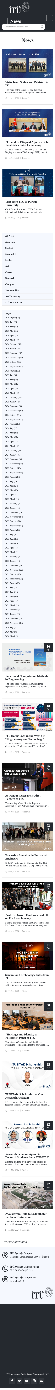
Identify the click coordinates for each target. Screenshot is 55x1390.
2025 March (12, 393)
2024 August (12, 424)
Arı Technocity (12, 296)
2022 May (11, 543)
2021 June (11, 592)
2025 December (13, 353)
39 (24, 1242)
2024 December (13, 406)
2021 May (11, 596)
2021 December (13, 565)
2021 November (14, 570)
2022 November (14, 517)
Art (7, 266)
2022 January (12, 561)
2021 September (14, 579)
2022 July (10, 534)
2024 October (13, 415)
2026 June (11, 326)
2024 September (14, 419)
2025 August (12, 371)
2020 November (14, 623)
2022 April (11, 548)
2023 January (12, 508)
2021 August (12, 583)
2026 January (12, 349)
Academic (10, 242)
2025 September (14, 366)
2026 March (12, 340)
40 (26, 1242)
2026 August (12, 318)
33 (10, 1242)
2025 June (11, 380)
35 (14, 1242)
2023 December (13, 459)
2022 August (12, 530)
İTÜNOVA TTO (13, 302)
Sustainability (12, 290)
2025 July (11, 375)
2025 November (14, 357)
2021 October (13, 574)
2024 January (12, 455)
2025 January (12, 402)
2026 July (11, 322)
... (3, 1242)
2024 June (11, 433)
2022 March (12, 552)
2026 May (11, 331)
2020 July (10, 627)
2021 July (11, 588)
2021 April (11, 601)
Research (10, 278)
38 (21, 1242)
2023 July (11, 481)
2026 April (11, 335)
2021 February (13, 610)
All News (9, 236)
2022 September (14, 526)
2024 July (11, 428)
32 (7, 1242)
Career (8, 272)
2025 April (11, 388)
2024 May (11, 437)
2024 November (14, 411)
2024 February (13, 450)
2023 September (14, 472)
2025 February (13, 397)
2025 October (13, 362)
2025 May (11, 384)
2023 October (13, 468)
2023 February (13, 503)
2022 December (13, 512)
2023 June (11, 486)
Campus (9, 284)
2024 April (11, 442)
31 (5, 1242)
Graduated (10, 254)
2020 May (11, 632)
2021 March (12, 605)
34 (12, 1242)
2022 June (11, 539)
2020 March (11, 636)
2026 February (13, 344)
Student (9, 248)
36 (17, 1242)
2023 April (11, 495)
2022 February (13, 557)
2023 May (11, 490)
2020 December (13, 618)
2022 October (13, 521)
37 (19, 1242)
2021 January (12, 614)
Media (8, 260)
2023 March (12, 499)
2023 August (12, 477)
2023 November (14, 464)
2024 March (12, 446)
